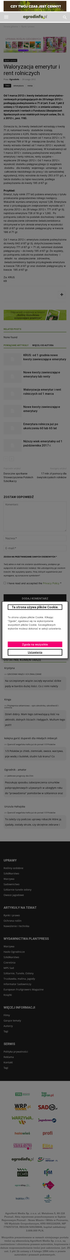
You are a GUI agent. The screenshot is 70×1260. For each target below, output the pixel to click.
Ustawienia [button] (35, 652)
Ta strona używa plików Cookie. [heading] (35, 607)
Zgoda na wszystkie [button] (35, 644)
